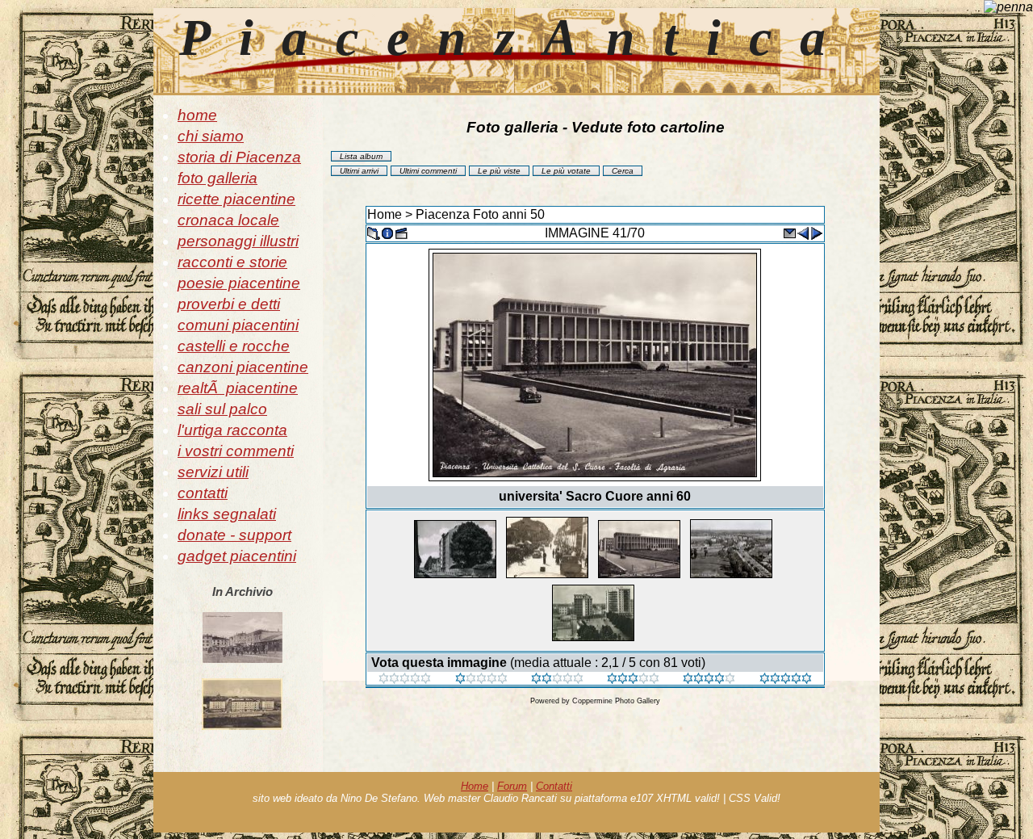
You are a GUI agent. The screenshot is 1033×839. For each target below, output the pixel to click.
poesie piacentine (239, 283)
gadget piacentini (237, 555)
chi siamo (211, 136)
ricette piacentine (236, 199)
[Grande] (785, 679)
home (197, 115)
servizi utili (213, 472)
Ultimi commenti (428, 170)
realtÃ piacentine (238, 388)
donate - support (234, 534)
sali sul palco (222, 409)
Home (384, 214)
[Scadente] (404, 679)
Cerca (623, 170)
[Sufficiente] (557, 679)
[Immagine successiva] (816, 232)
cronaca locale (228, 220)
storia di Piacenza (239, 157)
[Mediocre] (481, 679)
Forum (512, 786)
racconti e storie (232, 262)
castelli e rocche (234, 346)
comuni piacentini (238, 325)
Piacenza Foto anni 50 (480, 214)
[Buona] (633, 679)
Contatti (554, 786)
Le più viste (499, 170)
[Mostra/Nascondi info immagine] (387, 232)
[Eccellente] (709, 679)
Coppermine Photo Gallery (616, 701)
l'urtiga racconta (232, 430)
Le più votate (566, 170)
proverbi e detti (229, 304)
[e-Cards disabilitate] (789, 232)
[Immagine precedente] (803, 232)
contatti (203, 493)
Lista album (361, 156)
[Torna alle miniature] (373, 232)
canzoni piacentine (243, 367)
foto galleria (217, 178)
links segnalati (227, 513)
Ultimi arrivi (359, 170)
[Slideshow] (401, 232)
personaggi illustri (238, 241)
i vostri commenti (236, 451)
